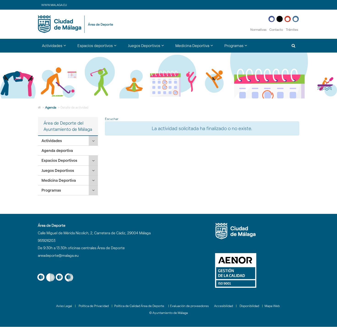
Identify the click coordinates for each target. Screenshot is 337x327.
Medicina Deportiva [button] (197, 47)
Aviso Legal (64, 306)
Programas (51, 190)
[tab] (68, 141)
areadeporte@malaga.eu (58, 255)
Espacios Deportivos (59, 160)
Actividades (51, 141)
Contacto (276, 29)
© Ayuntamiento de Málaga (168, 313)
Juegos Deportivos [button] (149, 47)
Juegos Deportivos (57, 170)
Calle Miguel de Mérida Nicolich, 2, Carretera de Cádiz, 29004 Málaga (94, 233)
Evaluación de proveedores (189, 306)
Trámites (292, 29)
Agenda (50, 107)
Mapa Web (272, 306)
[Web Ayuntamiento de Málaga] (235, 231)
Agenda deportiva (57, 150)
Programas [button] (238, 47)
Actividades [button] (57, 47)
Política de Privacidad (94, 306)
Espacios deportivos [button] (99, 47)
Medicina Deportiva (58, 180)
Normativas (258, 29)
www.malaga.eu (54, 4)
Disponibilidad (249, 306)
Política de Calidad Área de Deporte (139, 306)
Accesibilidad (223, 306)
